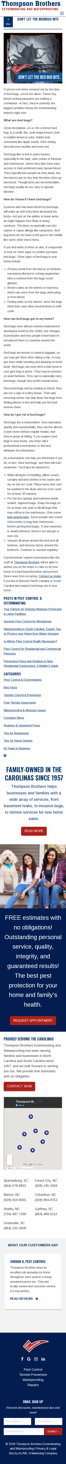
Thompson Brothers (27, 562)
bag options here (18, 517)
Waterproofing (33, 1380)
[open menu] (62, 13)
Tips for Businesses (16, 733)
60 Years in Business (17, 748)
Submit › (53, 1431)
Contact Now (19, 1086)
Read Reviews (21, 1298)
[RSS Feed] (5, 755)
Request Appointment (33, 1020)
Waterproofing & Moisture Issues (25, 710)
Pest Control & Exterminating (22, 679)
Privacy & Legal (46, 1448)
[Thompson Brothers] (30, 5)
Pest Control (33, 1369)
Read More (34, 831)
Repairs (33, 1385)
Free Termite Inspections (20, 702)
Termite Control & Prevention (22, 695)
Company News (14, 717)
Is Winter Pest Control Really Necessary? (30, 641)
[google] (29, 1359)
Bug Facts (10, 687)
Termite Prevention (33, 1375)
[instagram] (36, 1359)
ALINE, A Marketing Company (38, 1453)
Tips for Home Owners (18, 740)
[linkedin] (43, 1359)
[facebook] (22, 1359)
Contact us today (50, 576)
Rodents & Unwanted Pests (22, 725)
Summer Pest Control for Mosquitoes (28, 621)
